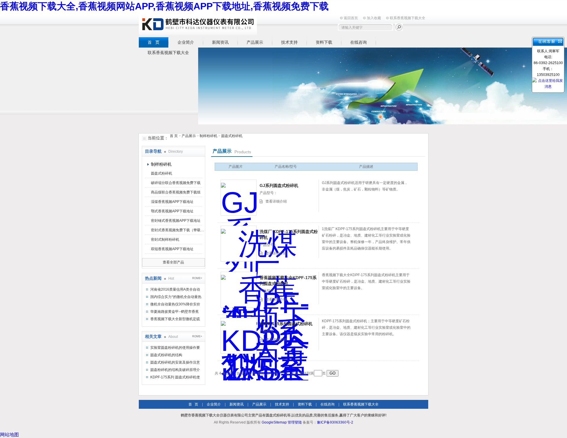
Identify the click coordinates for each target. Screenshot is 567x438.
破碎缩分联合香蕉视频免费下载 (176, 183)
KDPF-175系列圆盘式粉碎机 (286, 323)
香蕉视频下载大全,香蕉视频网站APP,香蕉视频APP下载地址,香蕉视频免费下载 (164, 6)
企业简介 (185, 42)
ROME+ (197, 278)
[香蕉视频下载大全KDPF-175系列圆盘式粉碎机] (239, 290)
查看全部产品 (173, 262)
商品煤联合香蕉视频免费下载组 (176, 192)
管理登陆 (295, 422)
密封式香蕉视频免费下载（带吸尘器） (177, 230)
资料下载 (324, 42)
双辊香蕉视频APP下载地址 (172, 249)
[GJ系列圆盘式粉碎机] (239, 198)
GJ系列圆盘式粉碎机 (279, 185)
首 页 (153, 42)
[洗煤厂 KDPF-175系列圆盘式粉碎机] (239, 244)
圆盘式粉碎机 (231, 136)
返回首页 (351, 18)
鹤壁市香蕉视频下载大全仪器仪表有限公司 (198, 24)
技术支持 (289, 42)
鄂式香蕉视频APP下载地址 (172, 211)
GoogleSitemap (274, 422)
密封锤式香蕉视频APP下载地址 (176, 221)
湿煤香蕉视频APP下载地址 (172, 202)
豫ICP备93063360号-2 (335, 422)
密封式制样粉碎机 (165, 239)
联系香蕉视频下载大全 (407, 18)
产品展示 (255, 42)
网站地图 (9, 434)
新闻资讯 (220, 42)
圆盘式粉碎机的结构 (166, 355)
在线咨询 (358, 42)
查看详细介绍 (276, 201)
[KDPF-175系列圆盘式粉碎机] (239, 336)
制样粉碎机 (208, 136)
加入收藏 (374, 18)
